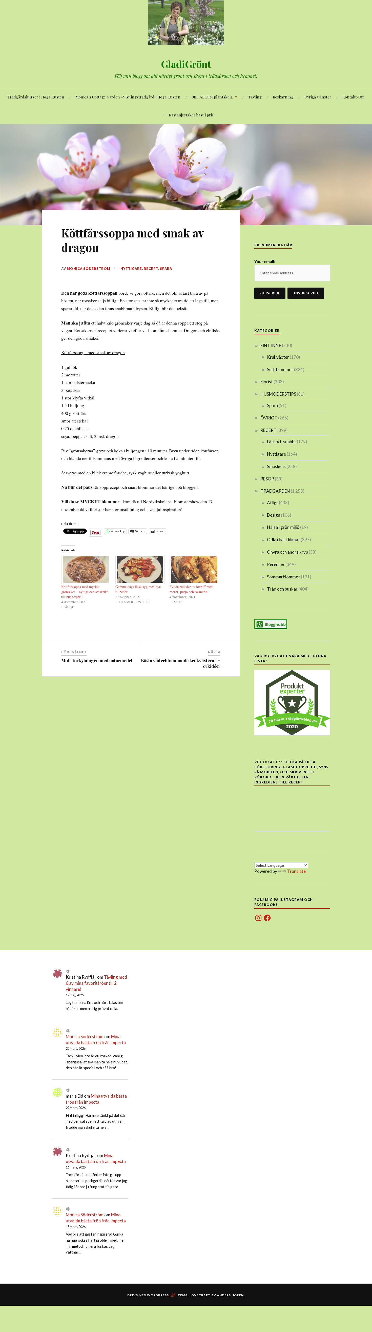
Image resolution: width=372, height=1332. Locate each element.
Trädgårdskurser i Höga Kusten (36, 96)
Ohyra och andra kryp (287, 552)
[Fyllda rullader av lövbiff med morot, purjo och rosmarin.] (194, 569)
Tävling (255, 96)
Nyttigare (131, 269)
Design (273, 515)
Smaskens (276, 466)
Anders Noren (230, 1295)
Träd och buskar (282, 589)
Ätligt (272, 502)
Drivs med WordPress (148, 1295)
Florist (266, 381)
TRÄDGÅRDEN (275, 491)
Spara (166, 269)
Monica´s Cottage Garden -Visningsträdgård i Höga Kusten (127, 96)
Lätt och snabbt (281, 441)
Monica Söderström (88, 269)
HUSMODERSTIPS (278, 394)
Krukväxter (278, 357)
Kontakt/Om (353, 96)
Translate (296, 871)
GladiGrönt (186, 63)
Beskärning (283, 96)
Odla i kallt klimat (283, 539)
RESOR (267, 478)
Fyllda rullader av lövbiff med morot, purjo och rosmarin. (191, 589)
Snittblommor (280, 369)
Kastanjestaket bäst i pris (191, 114)
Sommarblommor (283, 576)
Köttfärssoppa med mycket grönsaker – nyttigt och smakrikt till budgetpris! (84, 591)
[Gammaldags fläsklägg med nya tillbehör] (139, 569)
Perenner (276, 564)
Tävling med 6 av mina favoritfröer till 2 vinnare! (96, 983)
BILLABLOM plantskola (212, 96)
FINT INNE (270, 345)
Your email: (264, 261)
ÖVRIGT (268, 417)
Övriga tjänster (317, 96)
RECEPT (151, 269)
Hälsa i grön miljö (283, 527)
